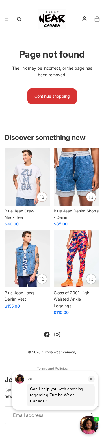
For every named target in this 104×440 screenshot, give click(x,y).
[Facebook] (46, 334)
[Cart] (97, 19)
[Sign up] (91, 415)
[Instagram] (57, 334)
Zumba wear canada (58, 352)
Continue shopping (52, 96)
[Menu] (6, 19)
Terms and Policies (52, 368)
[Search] (19, 19)
